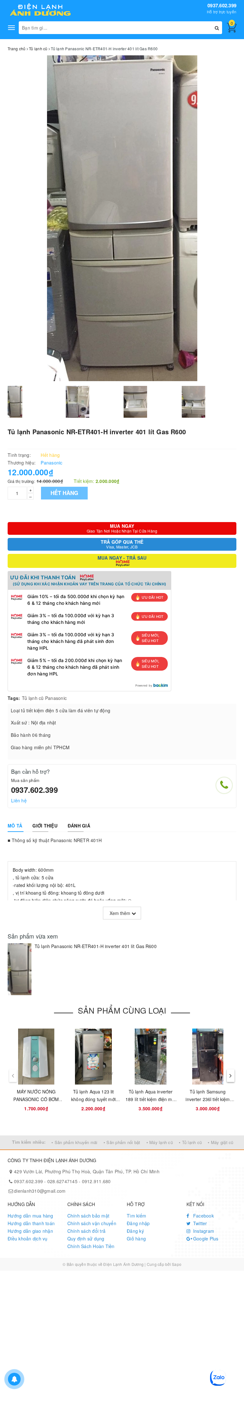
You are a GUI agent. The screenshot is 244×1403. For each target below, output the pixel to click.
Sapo (176, 1264)
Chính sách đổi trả (86, 1231)
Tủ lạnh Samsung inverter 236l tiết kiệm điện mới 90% (208, 1099)
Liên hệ (19, 800)
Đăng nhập (138, 1223)
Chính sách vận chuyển (91, 1223)
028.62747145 (62, 1181)
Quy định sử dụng (86, 1238)
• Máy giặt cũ (220, 1142)
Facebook (203, 1215)
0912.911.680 (96, 1181)
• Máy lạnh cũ (159, 1142)
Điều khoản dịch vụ (28, 1238)
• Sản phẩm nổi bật (122, 1142)
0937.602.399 (221, 5)
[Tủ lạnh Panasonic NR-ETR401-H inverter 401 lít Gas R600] (19, 969)
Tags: (14, 698)
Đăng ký (135, 1231)
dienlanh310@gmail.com (39, 1191)
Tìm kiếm (136, 1215)
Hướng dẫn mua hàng (30, 1215)
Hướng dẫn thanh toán (31, 1223)
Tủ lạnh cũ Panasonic (44, 698)
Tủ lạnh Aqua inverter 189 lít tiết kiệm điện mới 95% (150, 1099)
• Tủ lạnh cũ (190, 1142)
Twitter (199, 1223)
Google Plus (205, 1238)
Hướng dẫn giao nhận (30, 1231)
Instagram (203, 1231)
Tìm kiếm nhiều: (28, 1142)
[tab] (15, 825)
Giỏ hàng (136, 1238)
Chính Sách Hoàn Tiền (91, 1246)
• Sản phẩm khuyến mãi (74, 1142)
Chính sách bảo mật (88, 1215)
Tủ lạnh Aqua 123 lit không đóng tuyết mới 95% (93, 1099)
